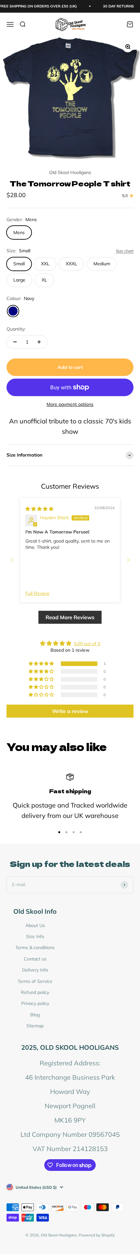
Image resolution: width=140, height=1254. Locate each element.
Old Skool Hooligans (70, 172)
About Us (35, 925)
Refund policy (35, 992)
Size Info (35, 936)
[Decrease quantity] (15, 341)
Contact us (35, 959)
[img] (39, 509)
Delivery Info (35, 970)
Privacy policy (35, 1003)
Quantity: (16, 329)
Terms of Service (35, 981)
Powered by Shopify (97, 1235)
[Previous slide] (12, 560)
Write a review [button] (70, 711)
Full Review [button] (37, 593)
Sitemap (35, 1026)
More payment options (70, 404)
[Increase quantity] (39, 341)
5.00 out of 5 (87, 643)
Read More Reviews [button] (70, 617)
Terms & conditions (35, 947)
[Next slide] (128, 560)
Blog (35, 1015)
